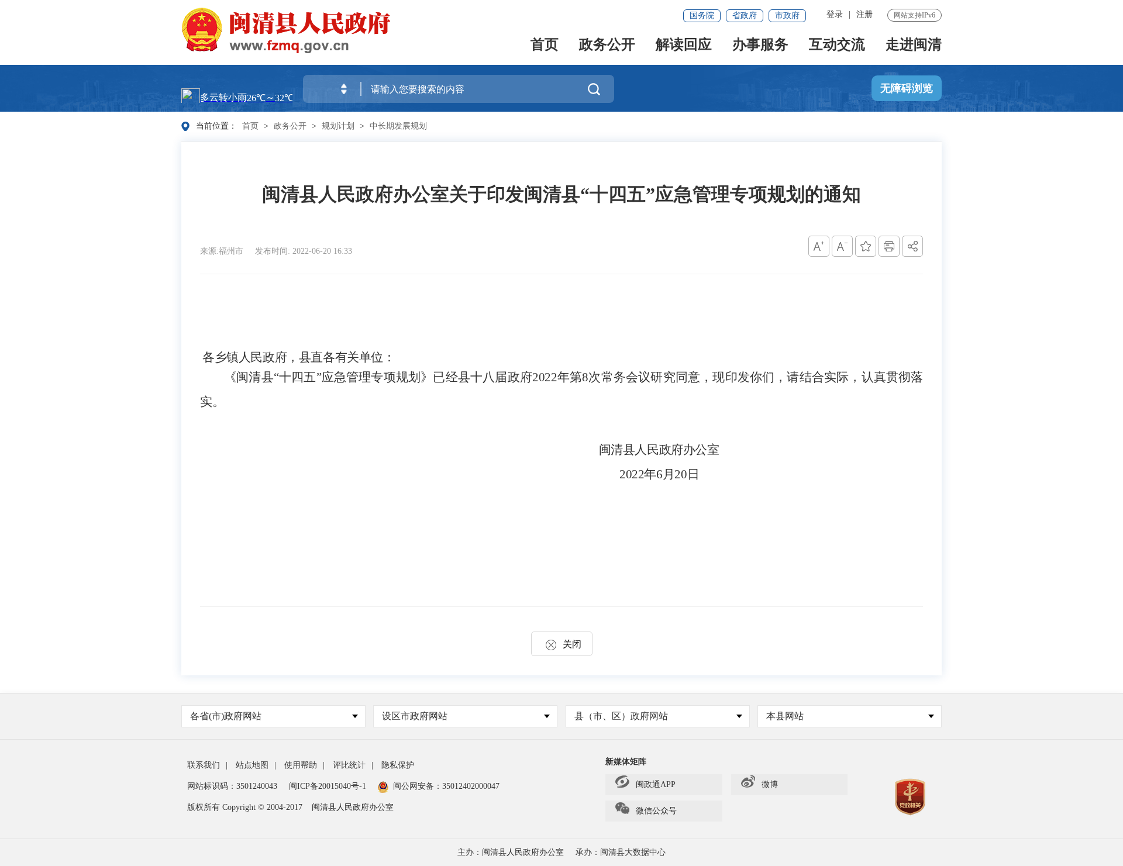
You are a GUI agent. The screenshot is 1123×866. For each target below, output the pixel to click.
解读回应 (684, 45)
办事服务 (760, 45)
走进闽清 (914, 45)
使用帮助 (300, 765)
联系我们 (203, 765)
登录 (834, 14)
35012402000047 (471, 786)
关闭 (572, 644)
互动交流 (837, 45)
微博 (770, 784)
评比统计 (349, 765)
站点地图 (252, 765)
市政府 (787, 15)
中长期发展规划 (398, 126)
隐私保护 (397, 765)
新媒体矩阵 (625, 761)
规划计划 (338, 126)
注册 (864, 14)
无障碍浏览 (906, 88)
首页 (545, 45)
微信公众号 (656, 810)
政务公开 (607, 45)
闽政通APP (656, 784)
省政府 (744, 15)
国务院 (702, 15)
